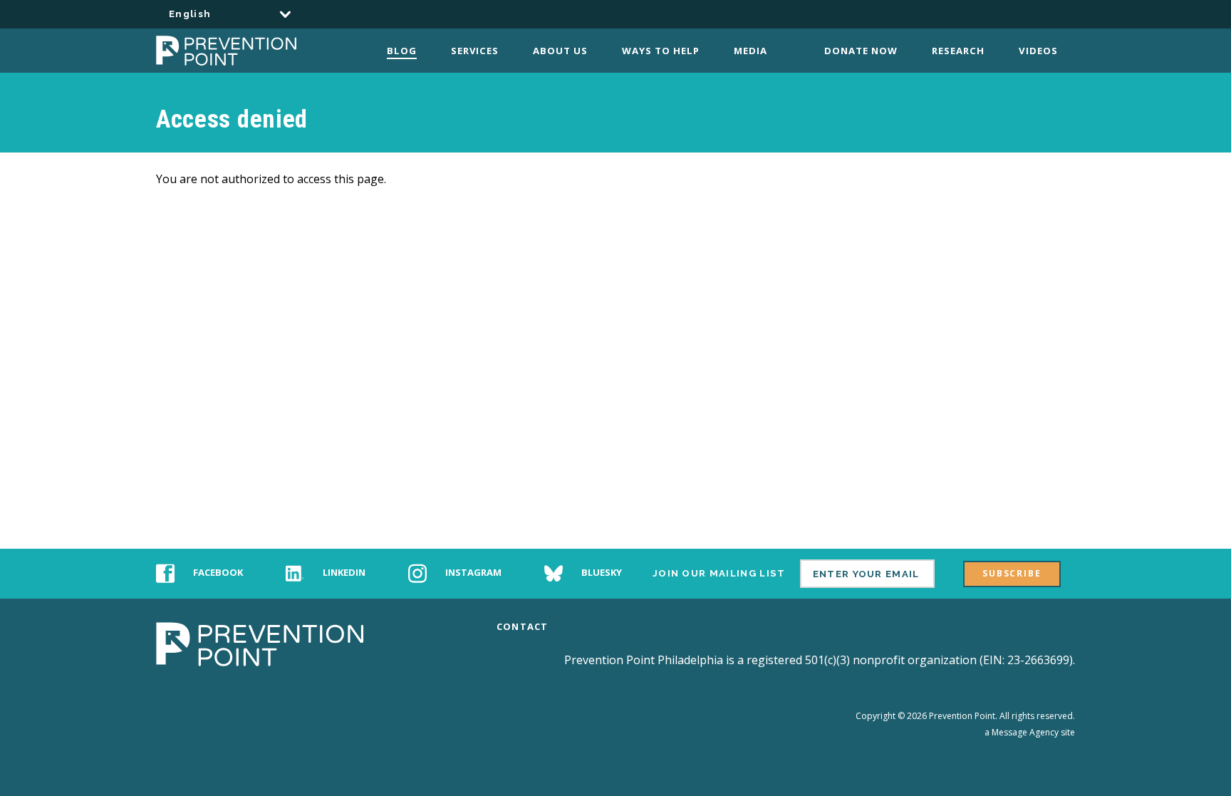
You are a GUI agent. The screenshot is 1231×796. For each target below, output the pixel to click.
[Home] (243, 51)
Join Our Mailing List (719, 573)
